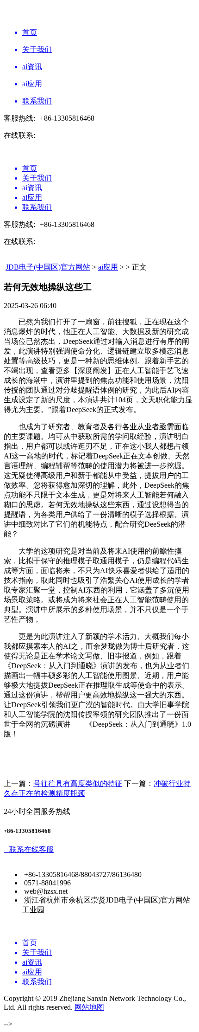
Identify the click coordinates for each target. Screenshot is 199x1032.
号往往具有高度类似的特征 (77, 783)
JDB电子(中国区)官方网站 (48, 267)
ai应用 (108, 267)
